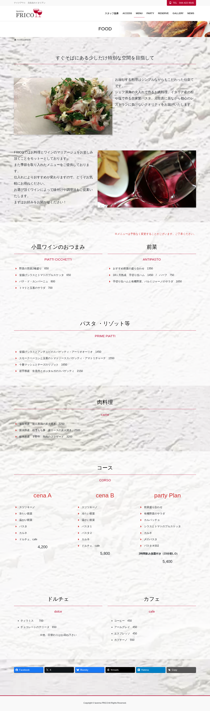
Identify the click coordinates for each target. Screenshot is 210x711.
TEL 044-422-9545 (183, 2)
